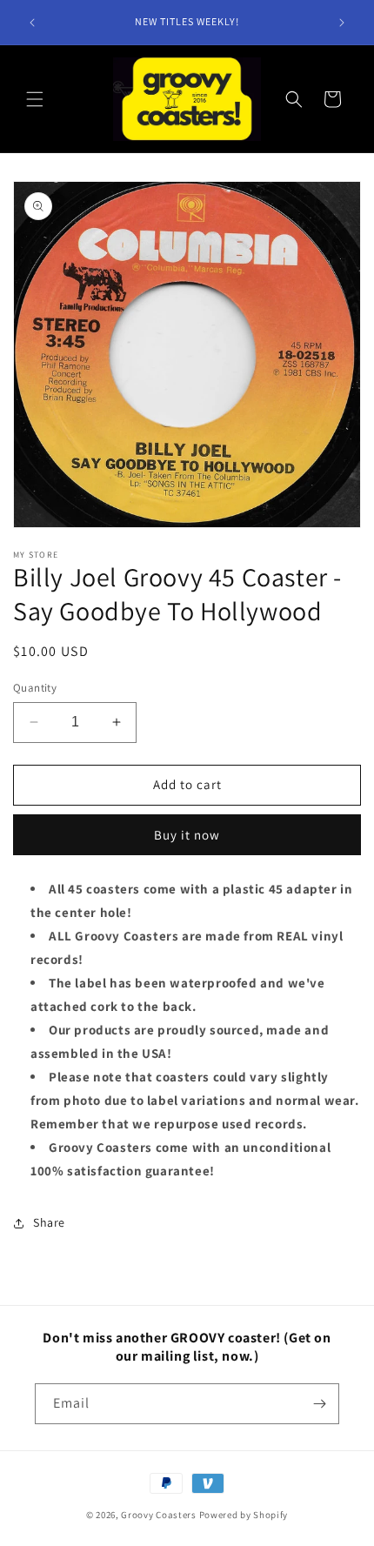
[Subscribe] (319, 1403)
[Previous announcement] (32, 22)
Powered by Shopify (244, 1515)
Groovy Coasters (159, 1515)
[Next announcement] (342, 22)
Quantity (35, 687)
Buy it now (187, 835)
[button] (35, 99)
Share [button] (49, 1222)
